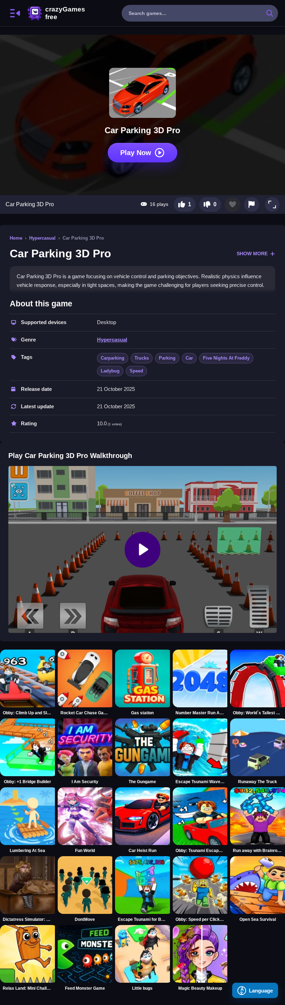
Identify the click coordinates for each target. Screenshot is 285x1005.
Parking (167, 358)
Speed (136, 370)
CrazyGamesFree (56, 13)
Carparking (112, 358)
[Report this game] (251, 204)
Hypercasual (42, 238)
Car (189, 358)
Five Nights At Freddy (226, 358)
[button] (272, 204)
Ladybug (110, 370)
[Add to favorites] (233, 204)
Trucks (142, 358)
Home (16, 238)
